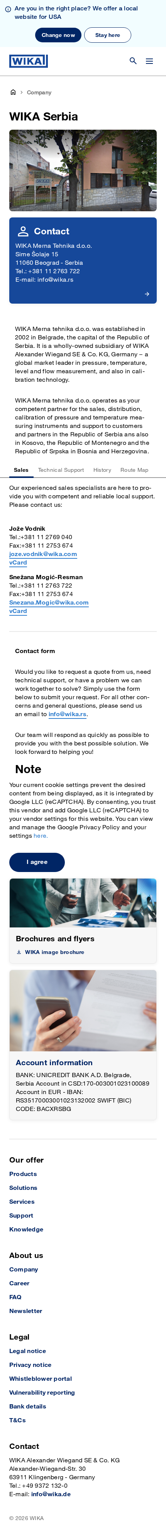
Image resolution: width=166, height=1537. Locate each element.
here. (41, 836)
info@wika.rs (67, 714)
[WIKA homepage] (28, 61)
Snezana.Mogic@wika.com (49, 602)
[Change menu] (149, 61)
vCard (18, 562)
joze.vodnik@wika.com (43, 554)
